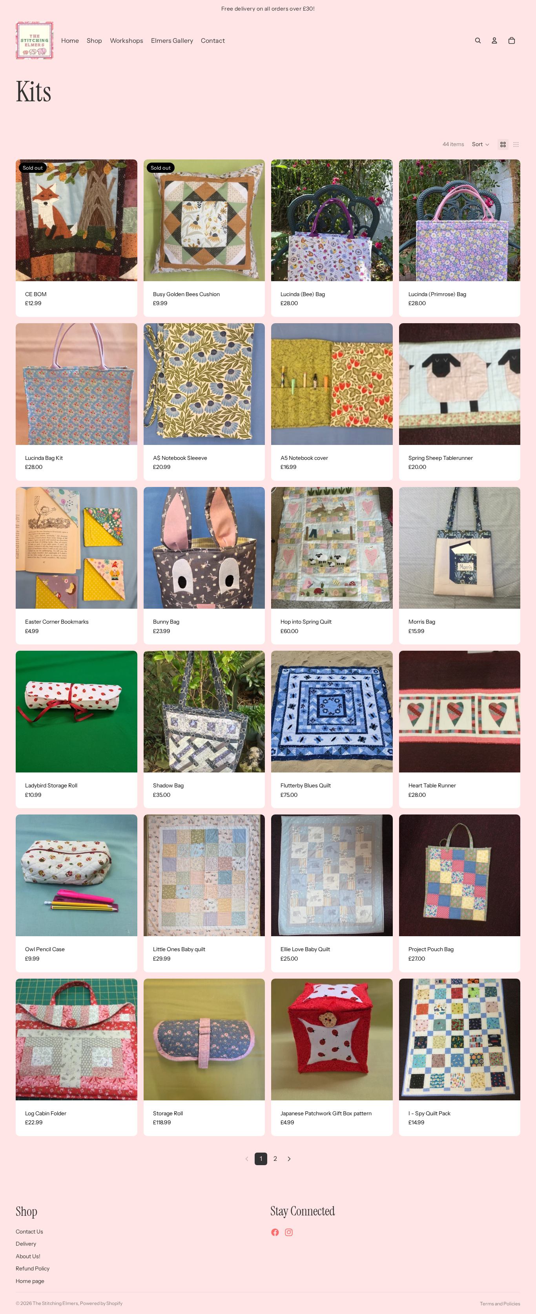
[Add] (381, 269)
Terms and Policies (500, 1304)
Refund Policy (32, 1268)
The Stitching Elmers (55, 1303)
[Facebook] (275, 1232)
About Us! (28, 1255)
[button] (481, 144)
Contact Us (29, 1231)
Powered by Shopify (101, 1303)
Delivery (26, 1243)
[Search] (478, 40)
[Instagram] (289, 1232)
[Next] (289, 1159)
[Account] (494, 40)
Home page (30, 1281)
